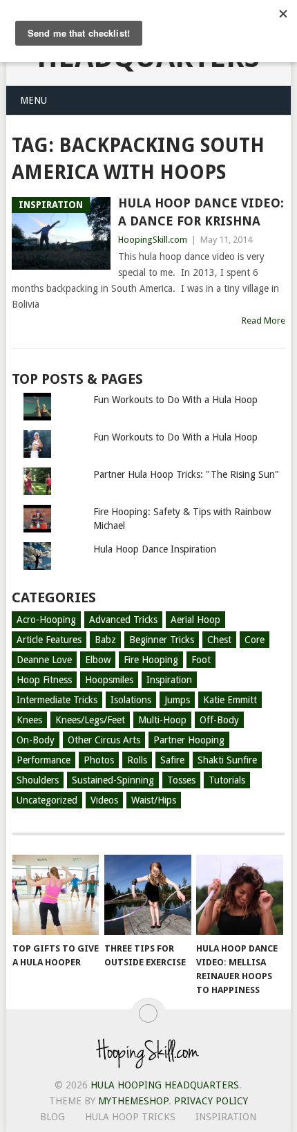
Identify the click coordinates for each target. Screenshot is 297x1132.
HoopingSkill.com (152, 239)
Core (255, 639)
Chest (219, 639)
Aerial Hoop (195, 619)
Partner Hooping (188, 739)
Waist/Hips (153, 800)
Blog (52, 1116)
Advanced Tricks (123, 619)
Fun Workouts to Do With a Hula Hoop (175, 399)
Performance (43, 760)
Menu (33, 100)
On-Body (36, 739)
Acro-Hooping (46, 619)
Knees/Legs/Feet (90, 719)
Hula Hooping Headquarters (164, 1085)
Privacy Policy (211, 1100)
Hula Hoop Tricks (130, 1116)
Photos (99, 760)
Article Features (49, 639)
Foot (201, 659)
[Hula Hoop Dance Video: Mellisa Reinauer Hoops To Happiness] (239, 895)
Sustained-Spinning (113, 780)
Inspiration (169, 679)
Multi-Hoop (162, 719)
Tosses (181, 780)
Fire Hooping (151, 659)
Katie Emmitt (230, 699)
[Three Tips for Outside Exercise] (147, 895)
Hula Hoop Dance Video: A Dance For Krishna (201, 212)
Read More (263, 320)
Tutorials (227, 780)
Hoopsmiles (109, 679)
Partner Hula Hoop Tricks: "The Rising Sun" (186, 474)
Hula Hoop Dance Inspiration (154, 549)
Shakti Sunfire (227, 760)
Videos (104, 800)
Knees (29, 719)
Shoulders (38, 780)
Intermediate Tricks (57, 699)
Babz (105, 639)
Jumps (177, 699)
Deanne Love (44, 659)
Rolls (137, 760)
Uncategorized (47, 800)
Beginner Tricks (161, 639)
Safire (172, 760)
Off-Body (219, 719)
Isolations (131, 699)
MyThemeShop (133, 1100)
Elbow (98, 659)
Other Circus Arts (104, 739)
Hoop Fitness (44, 679)
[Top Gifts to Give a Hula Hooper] (55, 895)
